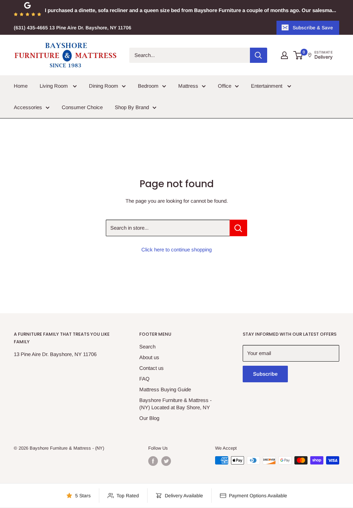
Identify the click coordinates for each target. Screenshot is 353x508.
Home (21, 86)
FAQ (144, 379)
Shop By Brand (132, 107)
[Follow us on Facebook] (153, 461)
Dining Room (103, 86)
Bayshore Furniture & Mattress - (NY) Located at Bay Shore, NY (175, 403)
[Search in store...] (238, 228)
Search (147, 346)
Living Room (54, 86)
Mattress (188, 86)
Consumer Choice (82, 107)
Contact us (151, 368)
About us (149, 357)
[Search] (258, 55)
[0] (298, 55)
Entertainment (267, 86)
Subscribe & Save (313, 27)
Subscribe (265, 374)
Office (224, 86)
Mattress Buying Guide (165, 389)
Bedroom (148, 86)
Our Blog (149, 418)
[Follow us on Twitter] (166, 461)
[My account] (284, 55)
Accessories (28, 107)
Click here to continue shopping (176, 249)
